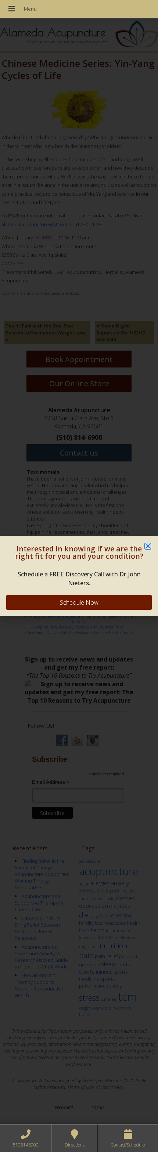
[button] (148, 546)
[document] (79, 576)
